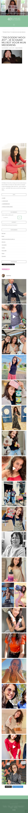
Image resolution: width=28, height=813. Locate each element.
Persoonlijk (4, 250)
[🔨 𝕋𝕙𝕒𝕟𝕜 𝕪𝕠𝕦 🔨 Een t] (14, 721)
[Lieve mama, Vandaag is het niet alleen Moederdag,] (14, 544)
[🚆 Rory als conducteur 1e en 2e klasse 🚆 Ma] (14, 291)
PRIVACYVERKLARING (7, 206)
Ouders (3, 247)
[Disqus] (14, 82)
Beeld (3, 236)
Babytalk (3, 233)
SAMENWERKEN (6, 203)
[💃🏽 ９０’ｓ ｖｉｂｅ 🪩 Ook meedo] (14, 747)
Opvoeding (4, 244)
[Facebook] (13, 810)
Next (25, 8)
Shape (3, 253)
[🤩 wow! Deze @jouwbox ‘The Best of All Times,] (14, 316)
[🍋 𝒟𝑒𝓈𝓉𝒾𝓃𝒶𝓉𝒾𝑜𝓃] (14, 392)
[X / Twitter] (14, 810)
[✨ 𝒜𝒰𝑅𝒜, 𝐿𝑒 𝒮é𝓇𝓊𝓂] (14, 569)
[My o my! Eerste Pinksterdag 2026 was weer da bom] (14, 468)
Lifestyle (3, 241)
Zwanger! (4, 256)
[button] (14, 25)
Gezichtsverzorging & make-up (8, 239)
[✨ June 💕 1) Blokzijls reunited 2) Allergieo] (14, 342)
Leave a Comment (18, 47)
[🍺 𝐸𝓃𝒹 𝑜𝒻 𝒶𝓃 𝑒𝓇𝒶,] (14, 493)
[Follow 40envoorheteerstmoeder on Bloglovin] (6, 269)
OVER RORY (5, 201)
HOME (3, 198)
